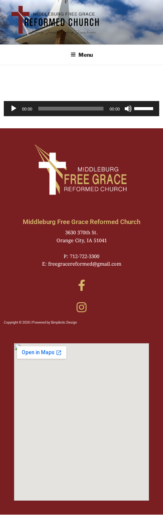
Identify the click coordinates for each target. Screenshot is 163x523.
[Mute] (128, 108)
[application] (81, 108)
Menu (85, 54)
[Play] (13, 108)
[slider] (144, 108)
